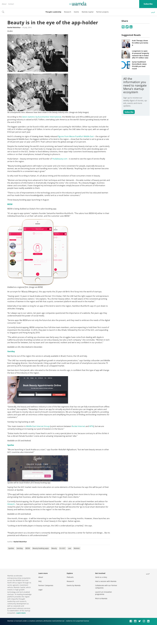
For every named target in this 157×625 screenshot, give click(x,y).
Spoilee (10, 445)
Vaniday (11, 351)
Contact (11, 4)
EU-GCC (62, 548)
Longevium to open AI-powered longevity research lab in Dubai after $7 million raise (140, 54)
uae (69, 548)
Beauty (54, 548)
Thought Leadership (53, 12)
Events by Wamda (73, 585)
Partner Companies (45, 585)
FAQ (39, 581)
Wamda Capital (87, 12)
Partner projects (102, 12)
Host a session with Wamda (105, 581)
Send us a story (101, 577)
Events (76, 12)
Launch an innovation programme (103, 593)
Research (67, 12)
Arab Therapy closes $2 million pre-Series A (140, 42)
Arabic (10, 31)
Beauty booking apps (41, 548)
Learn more (21, 613)
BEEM (9, 204)
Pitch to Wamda (101, 598)
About (4, 4)
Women (77, 548)
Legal (40, 590)
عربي (153, 12)
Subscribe (148, 4)
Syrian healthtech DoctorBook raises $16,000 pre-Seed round (139, 65)
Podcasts (70, 577)
